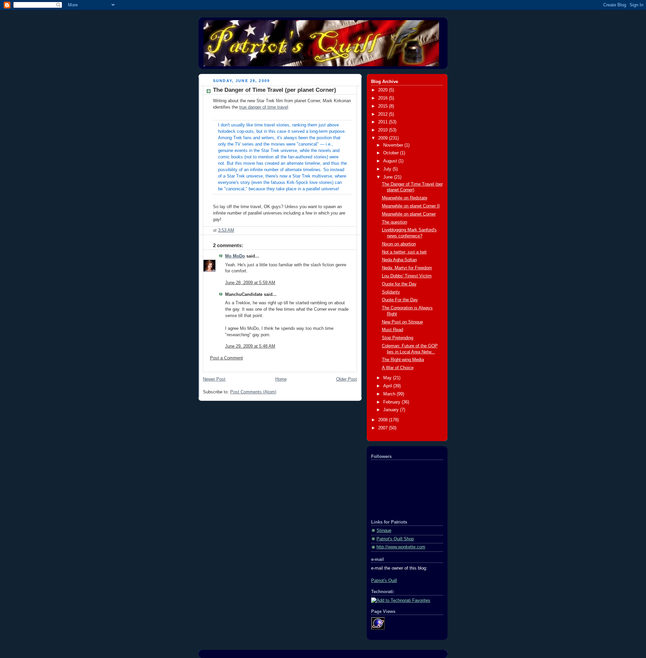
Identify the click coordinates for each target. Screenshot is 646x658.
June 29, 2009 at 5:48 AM (250, 346)
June (388, 177)
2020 (383, 90)
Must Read (392, 329)
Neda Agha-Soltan (399, 260)
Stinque (383, 530)
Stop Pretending (397, 338)
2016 (383, 98)
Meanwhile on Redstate (404, 198)
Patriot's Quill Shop (395, 539)
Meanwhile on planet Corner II (411, 206)
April (388, 386)
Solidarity (391, 292)
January (391, 410)
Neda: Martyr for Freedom (407, 268)
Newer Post (214, 379)
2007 (383, 428)
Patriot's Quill (384, 580)
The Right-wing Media (403, 359)
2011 (383, 122)
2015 (383, 106)
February (392, 402)
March (390, 394)
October (391, 153)
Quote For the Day (400, 300)
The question (394, 222)
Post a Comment (226, 358)
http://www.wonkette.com (400, 547)
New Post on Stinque (402, 322)
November (393, 145)
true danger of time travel (263, 107)
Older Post (346, 379)
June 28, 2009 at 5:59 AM (250, 282)
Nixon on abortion (399, 244)
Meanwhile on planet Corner (409, 214)
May (388, 378)
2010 (383, 130)
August (390, 161)
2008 (383, 420)
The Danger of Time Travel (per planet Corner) (274, 90)
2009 (383, 138)
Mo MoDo (235, 256)
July (388, 169)
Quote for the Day (399, 284)
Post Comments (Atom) (253, 392)
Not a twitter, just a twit (404, 252)
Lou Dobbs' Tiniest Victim (407, 276)
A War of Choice (398, 367)
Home (281, 379)
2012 (383, 114)
